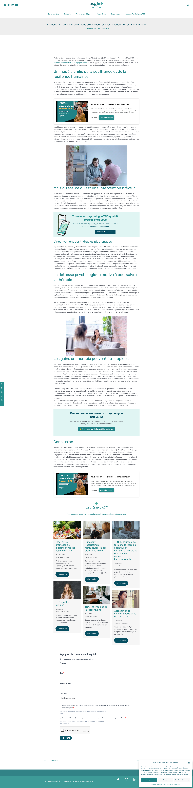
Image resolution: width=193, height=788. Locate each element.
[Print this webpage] (2, 400)
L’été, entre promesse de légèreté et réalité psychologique (65, 546)
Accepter (149, 780)
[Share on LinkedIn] (2, 392)
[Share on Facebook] (2, 404)
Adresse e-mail (65, 683)
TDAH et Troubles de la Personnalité (96, 608)
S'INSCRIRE (65, 738)
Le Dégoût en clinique (62, 603)
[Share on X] (2, 384)
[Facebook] (5, 5)
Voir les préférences (182, 780)
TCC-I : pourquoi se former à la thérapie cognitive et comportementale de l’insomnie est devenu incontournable (125, 551)
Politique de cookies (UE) (52, 781)
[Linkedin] (12, 5)
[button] (189, 763)
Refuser (165, 780)
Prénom (63, 663)
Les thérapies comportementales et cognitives (78, 781)
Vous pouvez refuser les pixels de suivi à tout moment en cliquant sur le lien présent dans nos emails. (82, 722)
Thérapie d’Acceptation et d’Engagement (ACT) (71, 63)
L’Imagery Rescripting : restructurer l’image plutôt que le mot (96, 546)
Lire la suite (62, 574)
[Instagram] (8, 5)
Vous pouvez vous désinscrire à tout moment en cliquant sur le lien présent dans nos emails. (83, 712)
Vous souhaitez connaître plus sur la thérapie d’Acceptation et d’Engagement (96, 514)
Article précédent (50, 760)
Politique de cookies (156, 784)
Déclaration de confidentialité (171, 784)
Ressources (115, 14)
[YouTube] (16, 5)
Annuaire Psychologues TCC (135, 14)
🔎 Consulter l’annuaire (105, 232)
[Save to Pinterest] (2, 388)
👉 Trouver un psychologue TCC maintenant (96, 429)
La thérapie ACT (96, 507)
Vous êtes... (64, 693)
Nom (61, 673)
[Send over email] (2, 396)
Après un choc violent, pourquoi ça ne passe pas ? (125, 613)
